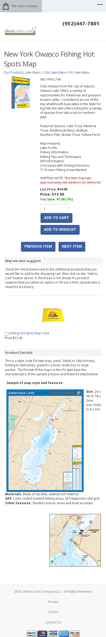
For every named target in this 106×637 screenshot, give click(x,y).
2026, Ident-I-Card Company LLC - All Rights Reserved (53, 591)
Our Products (13, 72)
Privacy (53, 602)
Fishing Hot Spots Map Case (29, 333)
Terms (53, 612)
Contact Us (53, 622)
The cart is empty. (24, 6)
